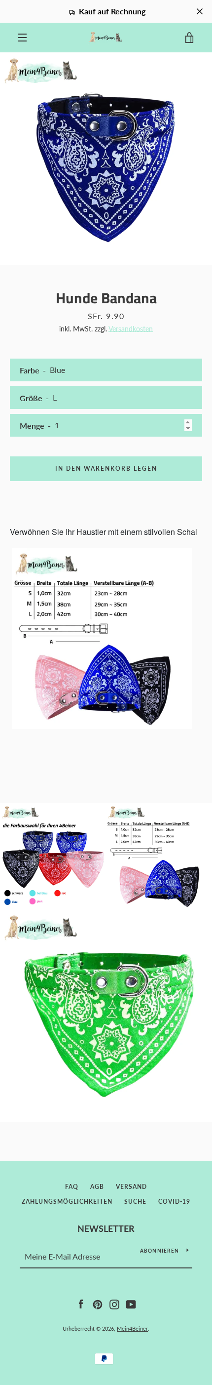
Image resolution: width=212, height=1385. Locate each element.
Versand (131, 1186)
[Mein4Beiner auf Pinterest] (98, 1303)
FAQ (71, 1186)
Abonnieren (159, 1251)
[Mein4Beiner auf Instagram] (114, 1303)
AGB (97, 1186)
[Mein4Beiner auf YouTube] (131, 1303)
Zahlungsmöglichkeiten (67, 1201)
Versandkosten (130, 329)
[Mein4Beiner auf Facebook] (81, 1303)
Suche (135, 1201)
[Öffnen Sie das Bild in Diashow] (106, 158)
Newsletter (106, 1228)
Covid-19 (174, 1201)
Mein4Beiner (132, 1328)
